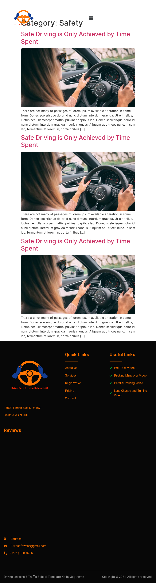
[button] (91, 17)
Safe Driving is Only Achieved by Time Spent (75, 37)
